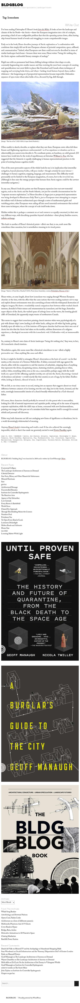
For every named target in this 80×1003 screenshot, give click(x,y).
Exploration (27, 438)
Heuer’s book (13, 427)
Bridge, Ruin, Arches (8, 930)
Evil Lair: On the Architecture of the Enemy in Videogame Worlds (36, 962)
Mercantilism (6, 440)
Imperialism (70, 438)
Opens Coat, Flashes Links (11, 918)
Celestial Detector (7, 473)
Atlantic (44, 436)
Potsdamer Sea (6, 517)
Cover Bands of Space (9, 927)
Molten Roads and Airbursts (11, 525)
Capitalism (53, 436)
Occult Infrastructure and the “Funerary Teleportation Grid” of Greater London (44, 951)
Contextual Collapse (8, 468)
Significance (41, 440)
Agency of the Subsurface (10, 498)
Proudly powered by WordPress (29, 998)
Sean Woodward (7, 951)
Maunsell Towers (14, 954)
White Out (72, 25)
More (63, 458)
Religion (27, 440)
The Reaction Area (8, 495)
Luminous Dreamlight (9, 522)
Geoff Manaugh (7, 957)
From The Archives (10, 909)
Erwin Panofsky (15, 438)
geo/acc (4, 484)
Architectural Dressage (9, 487)
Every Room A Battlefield (10, 503)
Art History (34, 436)
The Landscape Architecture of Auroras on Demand (20, 471)
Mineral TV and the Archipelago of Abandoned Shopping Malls (38, 949)
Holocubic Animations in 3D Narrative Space (18, 933)
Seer (2, 482)
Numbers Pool (6, 514)
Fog (35, 438)
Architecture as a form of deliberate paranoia (17, 921)
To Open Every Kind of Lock (12, 520)
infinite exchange (8, 218)
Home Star (5, 528)
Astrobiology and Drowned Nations (14, 915)
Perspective (17, 440)
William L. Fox (59, 156)
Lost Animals (6, 501)
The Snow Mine (21, 968)
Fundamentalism (44, 438)
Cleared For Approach (9, 509)
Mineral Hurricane (8, 479)
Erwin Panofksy (60, 430)
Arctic (26, 436)
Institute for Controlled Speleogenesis (15, 492)
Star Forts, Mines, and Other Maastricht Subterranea (20, 476)
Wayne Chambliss (7, 959)
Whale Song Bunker (8, 911)
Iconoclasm (59, 438)
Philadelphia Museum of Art (59, 291)
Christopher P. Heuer (67, 436)
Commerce (4, 438)
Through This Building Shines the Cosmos (16, 512)
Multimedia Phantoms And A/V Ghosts (16, 924)
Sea (33, 440)
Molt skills (5, 962)
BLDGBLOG (12, 4)
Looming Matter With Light (12, 533)
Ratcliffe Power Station (9, 939)
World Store (5, 506)
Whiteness (66, 440)
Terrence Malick (54, 440)
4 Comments (13, 442)
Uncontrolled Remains (9, 490)
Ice (52, 438)
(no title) (4, 531)
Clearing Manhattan (8, 936)
